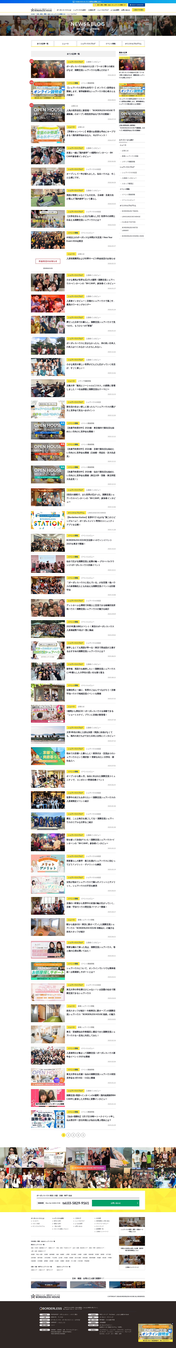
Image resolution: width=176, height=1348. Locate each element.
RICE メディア (104, 1314)
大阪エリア (42, 1270)
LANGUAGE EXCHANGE (131, 216)
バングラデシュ (104, 1330)
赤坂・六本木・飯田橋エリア (39, 1248)
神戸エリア (50, 1270)
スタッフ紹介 (36, 1223)
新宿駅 (71, 1257)
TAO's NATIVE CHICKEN (58, 1333)
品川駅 (60, 1257)
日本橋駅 (40, 1261)
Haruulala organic (56, 1331)
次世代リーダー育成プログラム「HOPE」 (111, 1327)
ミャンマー (113, 1330)
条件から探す (57, 1221)
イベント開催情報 (128, 194)
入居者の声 (91, 10)
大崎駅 (79, 1254)
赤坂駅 (33, 1254)
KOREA (49, 1285)
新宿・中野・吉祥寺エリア (96, 1248)
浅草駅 (46, 1254)
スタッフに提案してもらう (61, 1229)
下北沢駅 (54, 1257)
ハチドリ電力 (73, 1314)
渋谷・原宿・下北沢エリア (63, 1248)
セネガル (102, 1333)
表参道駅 (91, 1254)
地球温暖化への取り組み (103, 1221)
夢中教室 (102, 1320)
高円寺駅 (40, 1257)
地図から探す (57, 1223)
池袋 (57, 1254)
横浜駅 (67, 1261)
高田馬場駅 (92, 1257)
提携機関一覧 (99, 1229)
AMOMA (53, 1330)
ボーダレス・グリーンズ (106, 1317)
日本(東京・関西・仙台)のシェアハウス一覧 (43, 1241)
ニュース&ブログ (103, 10)
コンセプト (36, 1221)
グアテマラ (120, 1330)
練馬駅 (46, 1261)
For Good (112, 1314)
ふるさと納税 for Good (122, 1314)
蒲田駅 (102, 1254)
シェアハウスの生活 (129, 172)
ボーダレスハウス (56, 1320)
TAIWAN (127, 1285)
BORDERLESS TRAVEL (130, 211)
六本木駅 (80, 1261)
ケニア (108, 1333)
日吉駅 (57, 1261)
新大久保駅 (78, 1257)
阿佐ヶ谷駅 (39, 1254)
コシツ (53, 1325)
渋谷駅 (66, 1257)
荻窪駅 (97, 1254)
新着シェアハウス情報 (130, 156)
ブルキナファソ (119, 1331)
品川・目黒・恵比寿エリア (80, 1248)
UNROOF (53, 1322)
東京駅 (104, 1257)
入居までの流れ (139, 10)
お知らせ (125, 150)
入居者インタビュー (129, 178)
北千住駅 (108, 1254)
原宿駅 (51, 1261)
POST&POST (55, 1314)
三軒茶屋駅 (47, 1257)
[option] (88, 1)
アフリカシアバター (71, 1330)
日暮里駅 (33, 1261)
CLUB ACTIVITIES (128, 222)
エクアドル (128, 1330)
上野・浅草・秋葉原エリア (38, 1251)
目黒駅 (62, 1261)
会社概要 (98, 1218)
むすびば (77, 1320)
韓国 (116, 1333)
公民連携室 (103, 1322)
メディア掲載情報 (128, 161)
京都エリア (34, 1270)
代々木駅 (73, 1261)
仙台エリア (60, 1270)
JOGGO (59, 1330)
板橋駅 (62, 1254)
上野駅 (67, 1254)
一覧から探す (57, 1226)
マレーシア (128, 1331)
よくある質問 (115, 10)
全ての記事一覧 (42, 44)
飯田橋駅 (52, 1254)
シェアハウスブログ (88, 44)
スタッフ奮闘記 (127, 183)
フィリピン (110, 1331)
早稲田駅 (86, 1261)
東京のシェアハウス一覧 (37, 1244)
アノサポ (60, 1317)
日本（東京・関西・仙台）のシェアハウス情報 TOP (51, 14)
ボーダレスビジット (68, 1320)
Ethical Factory (67, 1331)
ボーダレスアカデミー (106, 1325)
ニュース (65, 44)
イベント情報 (111, 44)
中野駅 (110, 1257)
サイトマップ (99, 1226)
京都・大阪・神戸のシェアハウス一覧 (41, 1266)
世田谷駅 (85, 1257)
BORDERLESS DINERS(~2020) (133, 236)
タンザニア (103, 1331)
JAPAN (88, 1285)
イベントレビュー (128, 200)
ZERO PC (54, 1317)
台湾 (120, 1333)
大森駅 (85, 1254)
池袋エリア (52, 1248)
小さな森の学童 (110, 1320)
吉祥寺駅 (33, 1257)
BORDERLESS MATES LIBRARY (130, 228)
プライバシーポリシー (102, 1223)
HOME (33, 14)
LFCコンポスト (64, 1314)
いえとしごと (61, 1322)
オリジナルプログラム (133, 44)
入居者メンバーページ (102, 1231)
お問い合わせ (125, 10)
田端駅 (99, 1257)
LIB (64, 1330)
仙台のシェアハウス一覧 (63, 1266)
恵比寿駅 (73, 1254)
